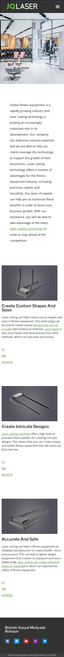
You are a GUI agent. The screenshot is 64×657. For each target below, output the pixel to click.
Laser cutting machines (16, 434)
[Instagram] (35, 641)
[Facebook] (7, 641)
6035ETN (7, 362)
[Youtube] (26, 641)
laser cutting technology (26, 229)
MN (4, 356)
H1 (3, 349)
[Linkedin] (44, 641)
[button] (57, 6)
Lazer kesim (52, 329)
